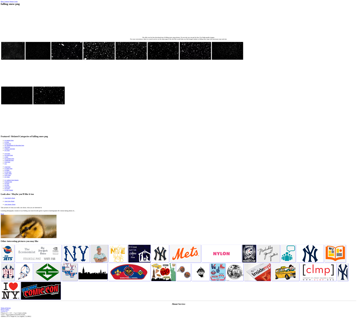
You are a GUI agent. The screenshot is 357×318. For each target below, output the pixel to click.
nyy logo (7, 177)
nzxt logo (7, 147)
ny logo (6, 142)
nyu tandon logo (9, 158)
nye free (6, 185)
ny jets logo (7, 172)
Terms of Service (6, 308)
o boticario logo (9, 160)
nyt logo (6, 183)
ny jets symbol (8, 190)
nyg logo (7, 188)
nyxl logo (7, 153)
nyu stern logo (8, 155)
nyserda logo (8, 182)
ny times (6, 170)
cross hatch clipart (9, 198)
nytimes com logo (9, 149)
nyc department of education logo (14, 145)
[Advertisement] (178, 21)
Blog (2, 1)
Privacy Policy (5, 309)
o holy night (8, 173)
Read (2, 214)
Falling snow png (6, 57)
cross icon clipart (9, 201)
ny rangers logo (9, 140)
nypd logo (7, 167)
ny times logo (8, 168)
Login (16, 1)
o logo (6, 157)
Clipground (9, 312)
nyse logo (7, 162)
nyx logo (7, 150)
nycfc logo (7, 175)
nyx (5, 163)
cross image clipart (9, 204)
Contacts (6, 1)
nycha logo (7, 144)
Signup (11, 1)
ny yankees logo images (11, 180)
